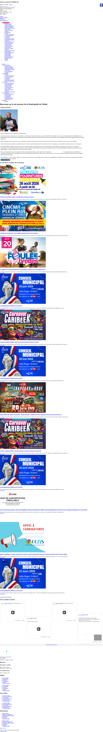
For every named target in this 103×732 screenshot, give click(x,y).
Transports (7, 49)
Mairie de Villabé (7, 603)
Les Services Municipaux (9, 34)
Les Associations (8, 53)
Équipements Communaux (10, 28)
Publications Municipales (9, 39)
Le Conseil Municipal (9, 35)
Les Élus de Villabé (6, 695)
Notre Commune (5, 677)
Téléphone (2, 18)
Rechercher (2, 6)
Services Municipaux (9, 42)
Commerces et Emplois (9, 56)
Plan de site (4, 717)
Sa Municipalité (7, 32)
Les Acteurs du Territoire (9, 38)
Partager (23, 620)
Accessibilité (4, 716)
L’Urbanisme (7, 37)
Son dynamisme (5, 681)
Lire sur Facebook (18, 620)
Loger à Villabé (8, 47)
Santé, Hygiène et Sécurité (10, 50)
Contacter (6, 60)
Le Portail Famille (5, 699)
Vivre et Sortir (7, 29)
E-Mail (1, 16)
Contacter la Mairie (6, 683)
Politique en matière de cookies (8, 715)
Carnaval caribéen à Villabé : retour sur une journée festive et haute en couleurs (19, 342)
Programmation (8, 54)
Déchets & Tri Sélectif (9, 48)
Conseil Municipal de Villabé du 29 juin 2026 (11, 305)
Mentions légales (5, 713)
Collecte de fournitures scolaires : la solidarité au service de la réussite (16, 197)
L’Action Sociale (8, 45)
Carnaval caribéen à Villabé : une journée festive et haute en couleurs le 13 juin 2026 (20, 451)
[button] (51, 5)
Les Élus (6, 33)
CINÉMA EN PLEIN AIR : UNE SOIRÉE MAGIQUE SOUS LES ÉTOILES (19, 233)
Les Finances (7, 36)
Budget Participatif (8, 57)
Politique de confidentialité (7, 714)
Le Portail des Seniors (9, 46)
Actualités (7, 31)
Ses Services (6, 40)
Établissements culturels (9, 52)
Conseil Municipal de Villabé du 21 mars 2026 (11, 590)
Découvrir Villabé (7, 23)
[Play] (12, 612)
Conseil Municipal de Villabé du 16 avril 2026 (11, 487)
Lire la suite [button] (2, 200)
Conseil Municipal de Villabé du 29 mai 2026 (11, 378)
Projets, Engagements (9, 30)
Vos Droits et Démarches (9, 41)
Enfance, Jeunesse (8, 44)
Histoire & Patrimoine (9, 26)
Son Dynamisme (7, 51)
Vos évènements (8, 55)
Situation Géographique (9, 25)
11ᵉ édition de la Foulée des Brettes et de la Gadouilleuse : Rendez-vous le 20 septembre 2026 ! (22, 269)
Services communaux (4, 20)
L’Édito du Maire (8, 24)
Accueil (5, 22)
